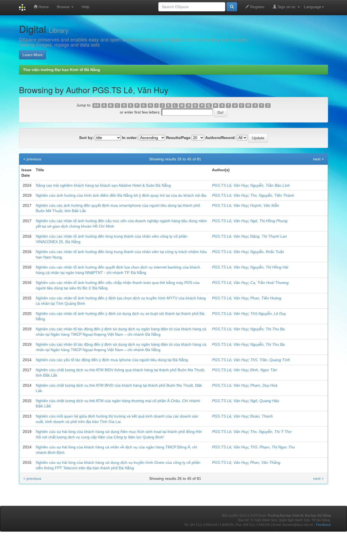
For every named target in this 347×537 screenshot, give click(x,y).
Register (257, 7)
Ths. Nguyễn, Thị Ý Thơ (270, 431)
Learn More (33, 55)
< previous (32, 159)
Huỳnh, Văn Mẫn (264, 205)
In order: (130, 137)
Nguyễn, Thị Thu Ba (267, 329)
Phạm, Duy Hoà (263, 385)
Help (85, 7)
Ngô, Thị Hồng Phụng (268, 221)
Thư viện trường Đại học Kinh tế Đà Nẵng (61, 69)
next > (318, 159)
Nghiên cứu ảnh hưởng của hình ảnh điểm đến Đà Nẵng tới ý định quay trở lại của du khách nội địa (121, 195)
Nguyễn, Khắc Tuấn (267, 252)
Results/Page (178, 137)
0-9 (96, 105)
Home (43, 7)
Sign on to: (287, 7)
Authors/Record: (220, 137)
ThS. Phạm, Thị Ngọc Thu (272, 447)
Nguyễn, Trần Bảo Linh (270, 185)
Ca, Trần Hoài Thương (269, 282)
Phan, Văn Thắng (265, 462)
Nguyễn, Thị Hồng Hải (269, 267)
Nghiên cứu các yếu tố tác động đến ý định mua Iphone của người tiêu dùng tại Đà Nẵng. (112, 360)
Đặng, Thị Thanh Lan (268, 236)
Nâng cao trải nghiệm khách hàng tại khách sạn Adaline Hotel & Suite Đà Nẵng (103, 185)
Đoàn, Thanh (261, 416)
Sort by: (86, 137)
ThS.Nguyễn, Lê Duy (268, 313)
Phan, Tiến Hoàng (265, 298)
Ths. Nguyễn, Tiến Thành (272, 195)
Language (312, 7)
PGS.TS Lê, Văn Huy (230, 185)
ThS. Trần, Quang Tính (270, 360)
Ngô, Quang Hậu (264, 401)
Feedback (323, 525)
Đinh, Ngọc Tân (263, 370)
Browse (64, 7)
